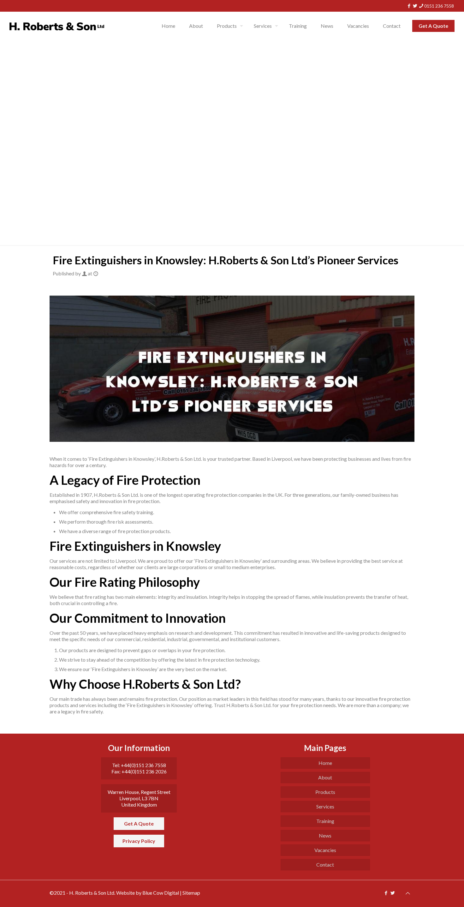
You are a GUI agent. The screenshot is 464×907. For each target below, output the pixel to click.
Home (325, 763)
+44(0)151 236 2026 (144, 771)
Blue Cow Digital (160, 893)
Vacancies (325, 850)
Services (325, 806)
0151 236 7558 (439, 6)
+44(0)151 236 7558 (143, 765)
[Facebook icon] (409, 6)
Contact (325, 865)
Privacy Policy (138, 841)
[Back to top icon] (407, 892)
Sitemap (191, 893)
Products (325, 792)
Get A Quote (433, 26)
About (325, 777)
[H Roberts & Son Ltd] (56, 25)
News (325, 835)
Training (325, 821)
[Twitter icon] (415, 6)
